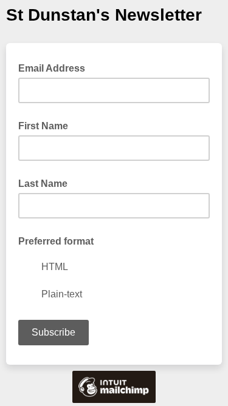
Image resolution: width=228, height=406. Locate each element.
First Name (43, 126)
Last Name (42, 183)
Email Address (55, 67)
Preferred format (56, 241)
